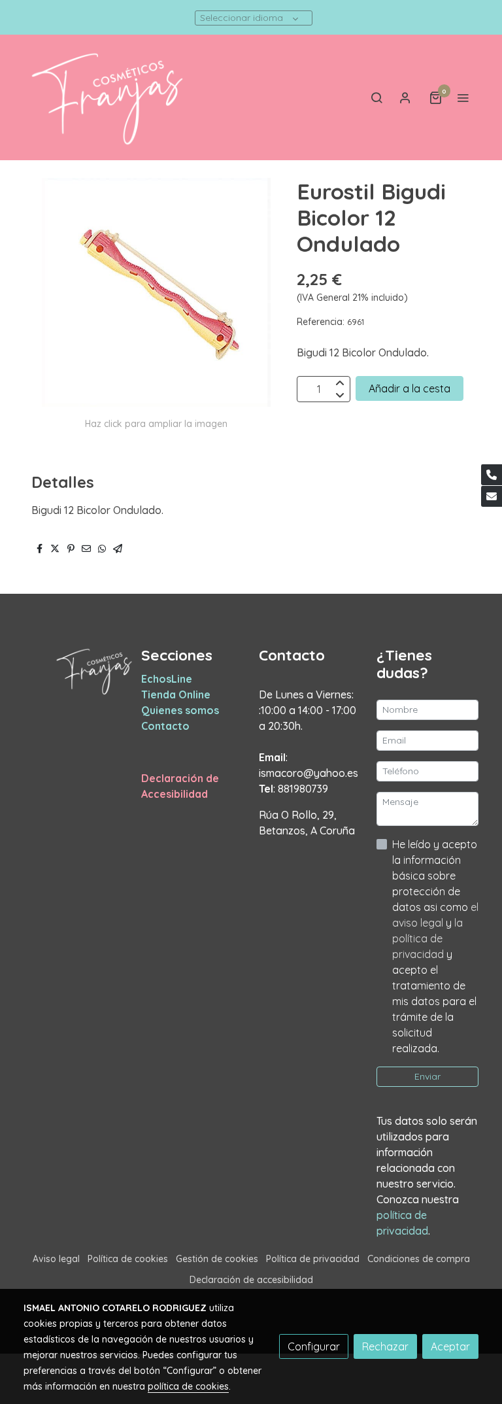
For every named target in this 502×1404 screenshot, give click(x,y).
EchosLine (166, 678)
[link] (107, 97)
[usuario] (405, 97)
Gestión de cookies (217, 1259)
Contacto (165, 725)
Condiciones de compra (418, 1259)
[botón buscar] (376, 97)
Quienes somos (180, 710)
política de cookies (188, 1386)
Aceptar (450, 1346)
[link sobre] (74, 671)
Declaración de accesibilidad (251, 1280)
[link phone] (491, 474)
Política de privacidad (313, 1259)
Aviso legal (56, 1259)
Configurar (314, 1346)
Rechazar (385, 1346)
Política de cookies (128, 1259)
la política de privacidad (427, 938)
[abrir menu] (463, 97)
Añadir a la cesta (409, 388)
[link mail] (491, 496)
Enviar (427, 1076)
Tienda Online (175, 694)
